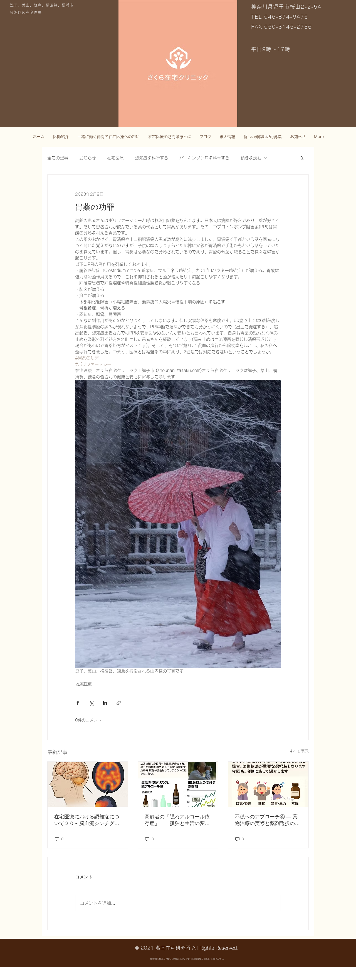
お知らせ (87, 158)
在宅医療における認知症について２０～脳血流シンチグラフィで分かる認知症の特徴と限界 (86, 820)
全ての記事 (57, 158)
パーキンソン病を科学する (204, 158)
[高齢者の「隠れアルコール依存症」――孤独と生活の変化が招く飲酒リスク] (178, 784)
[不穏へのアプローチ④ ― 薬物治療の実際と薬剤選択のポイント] (268, 784)
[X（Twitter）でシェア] (91, 703)
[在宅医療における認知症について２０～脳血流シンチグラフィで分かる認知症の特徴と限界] (88, 784)
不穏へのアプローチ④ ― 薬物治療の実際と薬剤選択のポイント (267, 820)
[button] (301, 158)
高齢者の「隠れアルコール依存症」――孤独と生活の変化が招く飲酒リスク (177, 820)
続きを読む (251, 158)
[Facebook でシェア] (77, 703)
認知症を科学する (151, 158)
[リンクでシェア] (118, 703)
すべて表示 (299, 751)
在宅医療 (115, 158)
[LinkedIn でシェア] (105, 703)
